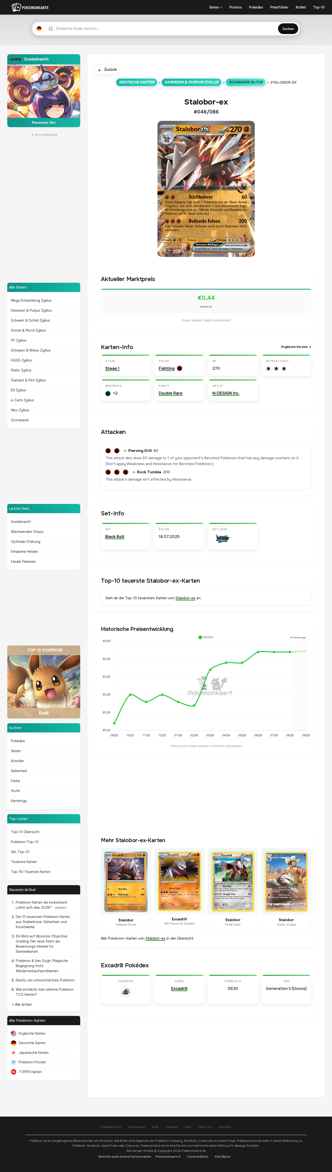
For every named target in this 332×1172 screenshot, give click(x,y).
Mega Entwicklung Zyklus (31, 300)
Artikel (301, 7)
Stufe (15, 791)
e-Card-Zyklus (22, 400)
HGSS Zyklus (21, 360)
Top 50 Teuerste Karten (30, 872)
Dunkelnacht (21, 522)
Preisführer (279, 7)
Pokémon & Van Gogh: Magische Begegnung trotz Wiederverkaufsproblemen (42, 966)
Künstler (17, 761)
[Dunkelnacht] (43, 90)
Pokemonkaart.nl (168, 1157)
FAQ (188, 1127)
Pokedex (256, 7)
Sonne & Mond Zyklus (28, 330)
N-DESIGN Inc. (225, 393)
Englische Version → (296, 347)
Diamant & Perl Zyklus (28, 380)
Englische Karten (32, 1033)
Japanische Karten (34, 1052)
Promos (235, 7)
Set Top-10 (20, 852)
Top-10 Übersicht (25, 832)
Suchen (288, 29)
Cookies (172, 1127)
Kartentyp (19, 801)
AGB (155, 1127)
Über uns (205, 1127)
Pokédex (18, 741)
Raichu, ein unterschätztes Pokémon (45, 980)
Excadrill (179, 988)
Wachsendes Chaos (27, 531)
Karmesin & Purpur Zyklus (31, 310)
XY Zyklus (18, 340)
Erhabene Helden (24, 551)
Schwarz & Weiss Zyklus (31, 350)
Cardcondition (197, 1157)
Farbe (15, 781)
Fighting (167, 368)
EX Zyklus (18, 390)
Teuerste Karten (24, 862)
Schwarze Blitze (246, 82)
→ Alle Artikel (21, 1004)
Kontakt (225, 1127)
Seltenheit (19, 771)
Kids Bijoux (223, 1157)
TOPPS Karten (30, 1072)
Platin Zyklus (21, 370)
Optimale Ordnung (25, 541)
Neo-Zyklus (20, 410)
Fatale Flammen (23, 561)
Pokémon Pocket (32, 1062)
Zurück (107, 70)
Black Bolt (114, 536)
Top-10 (319, 7)
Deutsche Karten (32, 1043)
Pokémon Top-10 (25, 842)
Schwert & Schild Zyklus (30, 320)
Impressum (136, 1127)
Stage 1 (112, 368)
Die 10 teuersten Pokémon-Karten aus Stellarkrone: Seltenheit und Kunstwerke (43, 922)
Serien (214, 7)
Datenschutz (111, 1127)
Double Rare (171, 393)
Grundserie (20, 420)
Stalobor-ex (185, 598)
